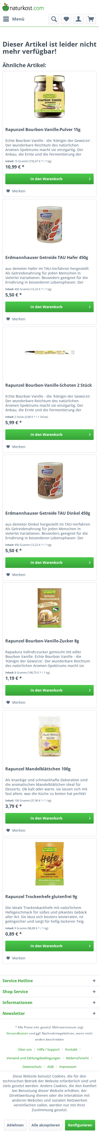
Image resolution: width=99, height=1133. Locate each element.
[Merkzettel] (66, 19)
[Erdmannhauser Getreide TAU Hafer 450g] (49, 224)
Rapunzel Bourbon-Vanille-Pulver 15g (42, 129)
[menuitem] (13, 19)
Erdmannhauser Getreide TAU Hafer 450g (46, 257)
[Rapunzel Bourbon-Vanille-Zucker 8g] (49, 608)
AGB (50, 1066)
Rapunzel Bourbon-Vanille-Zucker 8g (42, 641)
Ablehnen (15, 1125)
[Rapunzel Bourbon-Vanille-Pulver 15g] (49, 96)
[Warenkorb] (91, 19)
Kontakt (71, 1049)
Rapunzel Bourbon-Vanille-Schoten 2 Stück (48, 385)
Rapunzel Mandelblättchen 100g (38, 769)
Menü (18, 19)
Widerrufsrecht (77, 1058)
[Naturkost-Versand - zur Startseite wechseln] (23, 7)
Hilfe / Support (48, 1049)
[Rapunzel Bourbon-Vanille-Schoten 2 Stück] (49, 352)
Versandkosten (17, 1033)
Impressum (67, 1066)
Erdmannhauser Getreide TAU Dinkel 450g (47, 513)
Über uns (25, 1049)
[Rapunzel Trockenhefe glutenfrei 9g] (49, 863)
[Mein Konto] (78, 19)
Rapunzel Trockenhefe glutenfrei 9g (41, 896)
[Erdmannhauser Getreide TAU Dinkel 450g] (49, 480)
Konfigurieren (80, 1125)
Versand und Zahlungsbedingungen (33, 1058)
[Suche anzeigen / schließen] (53, 19)
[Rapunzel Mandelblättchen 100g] (49, 736)
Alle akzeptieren (45, 1125)
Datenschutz (32, 1066)
